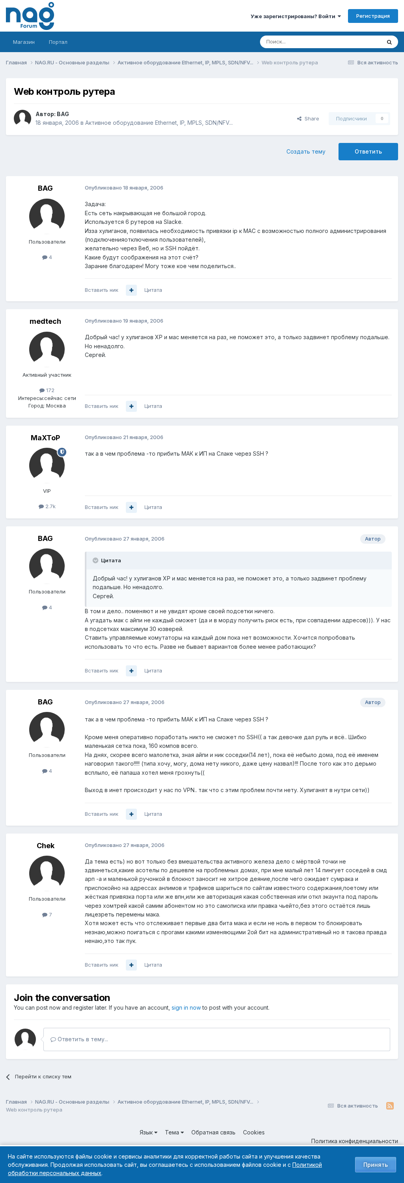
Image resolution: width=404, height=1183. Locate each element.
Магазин (24, 42)
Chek (45, 845)
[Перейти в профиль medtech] (47, 349)
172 (49, 390)
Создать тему (305, 151)
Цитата (153, 290)
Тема (173, 1132)
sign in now (186, 1007)
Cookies (254, 1132)
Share (310, 118)
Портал (58, 42)
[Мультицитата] (131, 290)
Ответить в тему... (82, 1039)
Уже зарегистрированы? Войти (294, 16)
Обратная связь (213, 1132)
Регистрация (373, 16)
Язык (147, 1132)
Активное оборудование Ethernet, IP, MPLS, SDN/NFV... (159, 122)
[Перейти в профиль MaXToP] (47, 465)
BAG (63, 114)
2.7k (50, 506)
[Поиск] (389, 42)
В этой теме (356, 42)
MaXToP (45, 438)
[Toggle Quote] (96, 560)
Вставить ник (101, 290)
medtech (45, 321)
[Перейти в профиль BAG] (22, 118)
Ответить (368, 151)
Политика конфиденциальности (354, 1141)
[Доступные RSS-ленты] (390, 1106)
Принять (375, 1164)
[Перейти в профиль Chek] (47, 873)
